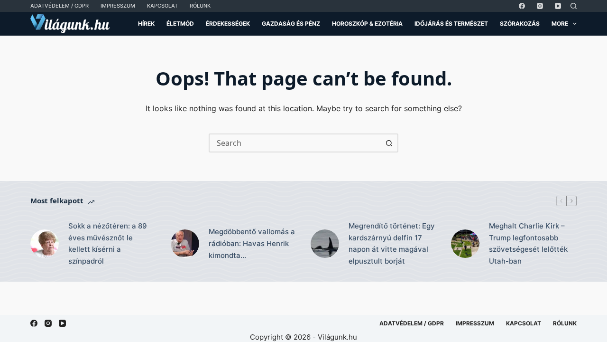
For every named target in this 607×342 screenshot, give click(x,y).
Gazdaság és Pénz (291, 23)
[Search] (573, 6)
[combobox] (295, 142)
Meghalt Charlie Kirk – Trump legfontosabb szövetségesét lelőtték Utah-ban (528, 243)
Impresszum (118, 5)
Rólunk (200, 5)
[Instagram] (540, 6)
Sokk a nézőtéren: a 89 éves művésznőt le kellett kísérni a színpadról (107, 243)
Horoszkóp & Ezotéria (367, 23)
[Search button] (388, 143)
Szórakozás (520, 23)
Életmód (180, 23)
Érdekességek (228, 23)
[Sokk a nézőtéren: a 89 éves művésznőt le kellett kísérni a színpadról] (44, 243)
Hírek (146, 23)
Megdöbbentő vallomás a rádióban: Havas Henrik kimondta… (252, 243)
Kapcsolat (162, 5)
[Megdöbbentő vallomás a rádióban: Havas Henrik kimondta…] (185, 243)
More (560, 23)
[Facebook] (522, 6)
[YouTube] (558, 6)
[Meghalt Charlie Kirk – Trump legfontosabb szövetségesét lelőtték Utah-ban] (465, 243)
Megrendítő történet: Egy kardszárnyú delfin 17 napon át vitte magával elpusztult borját (392, 243)
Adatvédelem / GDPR (59, 5)
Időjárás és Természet (451, 23)
